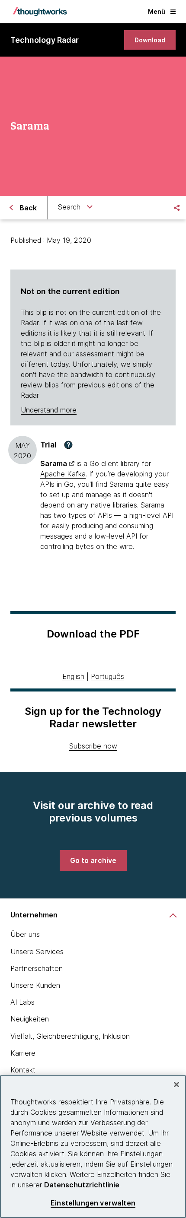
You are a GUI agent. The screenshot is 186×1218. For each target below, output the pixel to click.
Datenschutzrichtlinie (81, 1184)
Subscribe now (93, 746)
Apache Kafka (63, 473)
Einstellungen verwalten (93, 1203)
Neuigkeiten (29, 1019)
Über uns (25, 934)
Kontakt (22, 1070)
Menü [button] (156, 11)
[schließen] (176, 1084)
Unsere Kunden (35, 985)
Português (107, 676)
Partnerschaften (36, 968)
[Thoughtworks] (39, 11)
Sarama (53, 463)
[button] (68, 445)
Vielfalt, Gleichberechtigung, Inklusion (70, 1036)
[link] (150, 40)
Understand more (49, 410)
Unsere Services (37, 951)
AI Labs (22, 1002)
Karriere (22, 1053)
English (73, 676)
